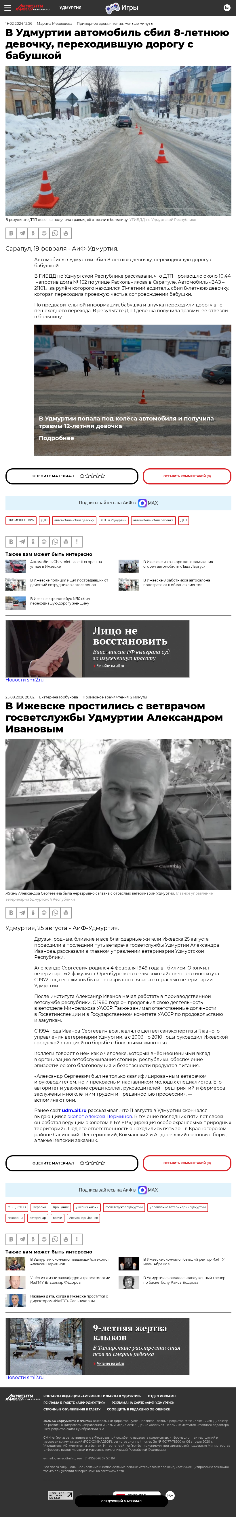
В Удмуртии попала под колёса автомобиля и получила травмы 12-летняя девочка (126, 422)
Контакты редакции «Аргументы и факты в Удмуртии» (92, 1396)
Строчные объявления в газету (71, 1409)
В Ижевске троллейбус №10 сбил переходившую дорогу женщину (60, 600)
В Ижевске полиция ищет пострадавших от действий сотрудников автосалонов (69, 582)
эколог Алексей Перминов (100, 1116)
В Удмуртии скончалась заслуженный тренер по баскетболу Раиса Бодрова (184, 1280)
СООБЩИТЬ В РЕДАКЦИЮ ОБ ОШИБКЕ (138, 1409)
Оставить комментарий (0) (187, 476)
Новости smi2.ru (24, 680)
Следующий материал (121, 1501)
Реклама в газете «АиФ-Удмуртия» (74, 1403)
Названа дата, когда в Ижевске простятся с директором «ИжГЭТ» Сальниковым (69, 1298)
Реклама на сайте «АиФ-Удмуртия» (143, 1403)
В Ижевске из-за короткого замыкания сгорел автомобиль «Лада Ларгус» (178, 564)
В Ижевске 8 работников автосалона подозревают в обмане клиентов (176, 582)
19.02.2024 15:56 (18, 23)
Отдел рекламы (162, 1396)
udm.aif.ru (74, 1110)
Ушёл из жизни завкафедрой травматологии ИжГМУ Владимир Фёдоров (70, 1280)
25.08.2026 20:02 (20, 697)
